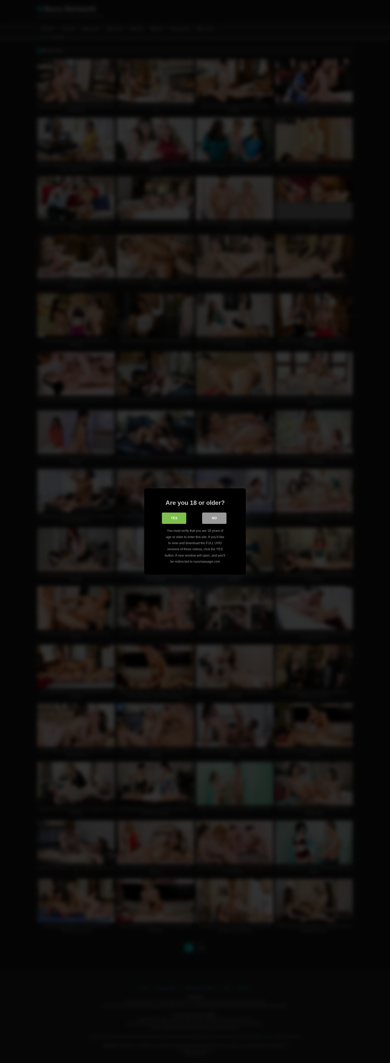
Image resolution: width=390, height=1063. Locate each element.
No (214, 518)
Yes (174, 518)
